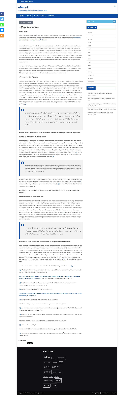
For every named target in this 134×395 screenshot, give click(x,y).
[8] (64, 259)
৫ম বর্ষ (89, 55)
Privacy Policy (95, 393)
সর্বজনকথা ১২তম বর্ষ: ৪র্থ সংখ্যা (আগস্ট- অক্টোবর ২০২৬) (100, 93)
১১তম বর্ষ (90, 36)
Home (22, 16)
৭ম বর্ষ (89, 62)
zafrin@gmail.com (73, 266)
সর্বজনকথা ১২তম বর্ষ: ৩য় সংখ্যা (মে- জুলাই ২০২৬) (98, 109)
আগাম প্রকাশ (91, 75)
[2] (25, 104)
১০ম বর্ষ (90, 32)
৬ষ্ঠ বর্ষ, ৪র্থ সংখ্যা (48, 381)
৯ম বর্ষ (89, 68)
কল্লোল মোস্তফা (76, 37)
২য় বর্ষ (89, 45)
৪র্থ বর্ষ (89, 52)
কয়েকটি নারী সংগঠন (42, 40)
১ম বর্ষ (89, 42)
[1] (60, 95)
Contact (51, 16)
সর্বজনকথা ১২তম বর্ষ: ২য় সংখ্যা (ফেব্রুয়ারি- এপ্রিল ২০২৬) (100, 112)
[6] (59, 184)
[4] (53, 156)
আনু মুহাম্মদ (33, 40)
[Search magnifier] (114, 21)
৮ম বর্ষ (89, 65)
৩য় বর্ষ (89, 49)
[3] (76, 152)
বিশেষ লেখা (90, 78)
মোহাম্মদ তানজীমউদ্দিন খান (24, 40)
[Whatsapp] (2, 24)
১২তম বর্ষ (90, 39)
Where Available (39, 16)
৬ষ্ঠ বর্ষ (89, 59)
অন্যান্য (90, 72)
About (29, 16)
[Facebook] (2, 14)
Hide (47, 357)
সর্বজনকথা (23, 7)
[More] (2, 35)
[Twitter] (2, 19)
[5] (80, 181)
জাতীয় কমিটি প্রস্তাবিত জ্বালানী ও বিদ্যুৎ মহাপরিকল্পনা (99, 98)
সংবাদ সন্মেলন (91, 82)
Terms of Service (105, 393)
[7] (63, 212)
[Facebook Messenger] (2, 30)
